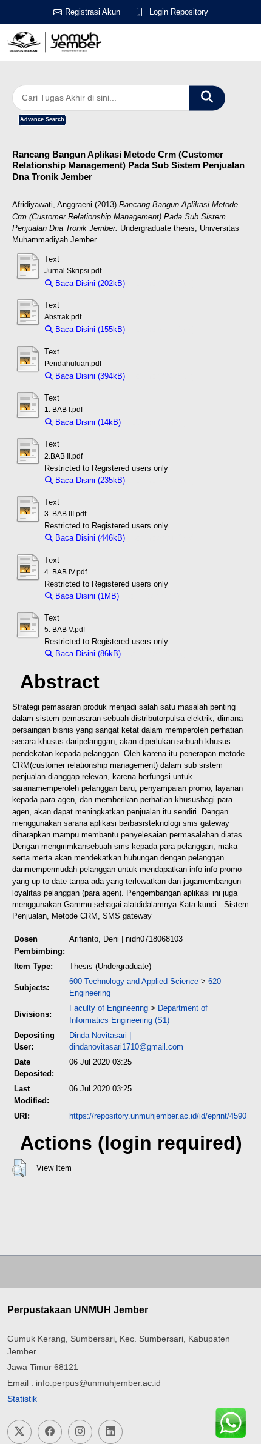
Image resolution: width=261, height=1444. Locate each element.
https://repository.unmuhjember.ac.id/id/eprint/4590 (157, 1115)
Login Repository (178, 11)
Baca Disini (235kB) (89, 480)
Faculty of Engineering (108, 1008)
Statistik (22, 1398)
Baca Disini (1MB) (86, 596)
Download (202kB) (163, 283)
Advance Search (42, 119)
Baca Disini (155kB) (89, 329)
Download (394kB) (163, 376)
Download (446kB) (163, 537)
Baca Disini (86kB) (87, 653)
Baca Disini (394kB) (89, 376)
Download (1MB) (154, 596)
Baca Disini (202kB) (89, 283)
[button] (19, 1168)
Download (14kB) (156, 422)
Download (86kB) (156, 653)
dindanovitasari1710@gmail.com (126, 1046)
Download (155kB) (163, 329)
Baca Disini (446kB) (89, 537)
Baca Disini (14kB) (87, 422)
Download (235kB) (163, 480)
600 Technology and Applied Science (133, 981)
